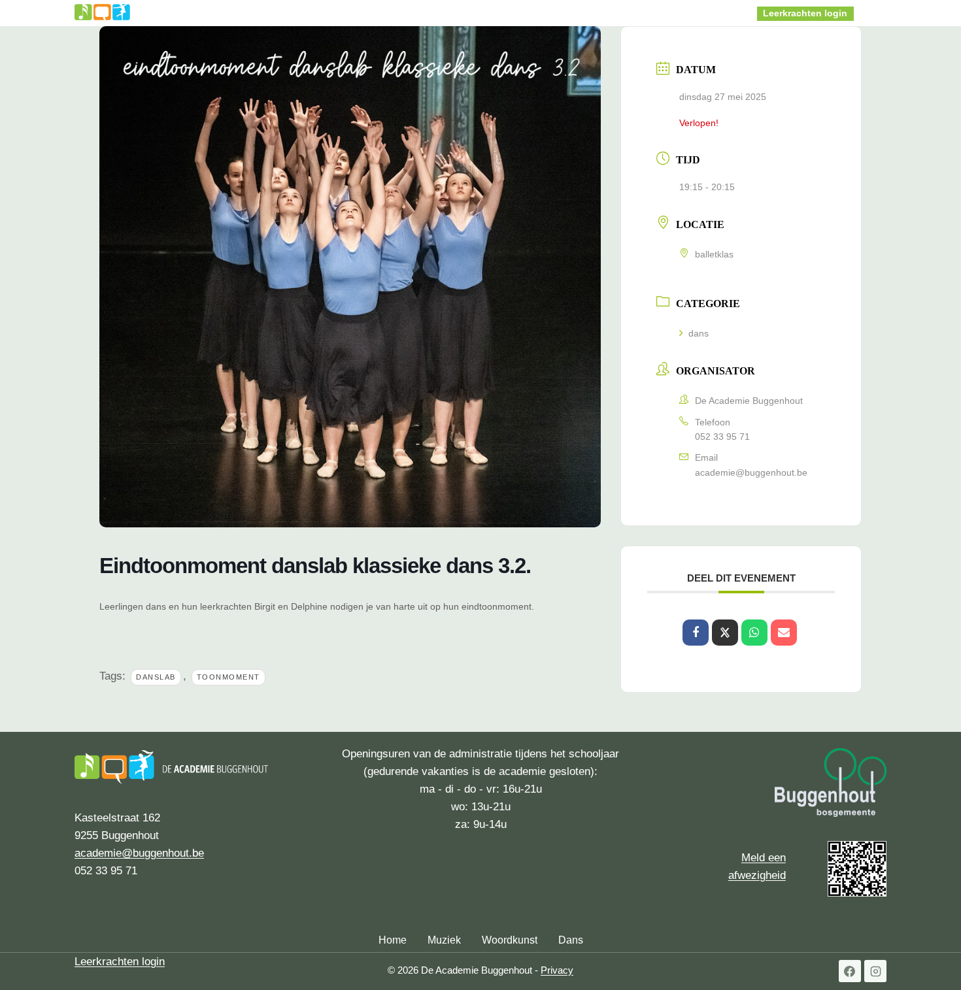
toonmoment (228, 677)
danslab (156, 677)
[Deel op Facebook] (696, 632)
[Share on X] (725, 632)
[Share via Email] (784, 632)
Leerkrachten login (805, 13)
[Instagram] (875, 971)
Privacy (557, 970)
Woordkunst (509, 940)
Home (298, 12)
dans (698, 333)
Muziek (444, 940)
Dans (570, 940)
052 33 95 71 (722, 436)
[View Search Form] (873, 13)
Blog (712, 12)
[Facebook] (850, 971)
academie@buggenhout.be (751, 472)
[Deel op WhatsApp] (754, 632)
